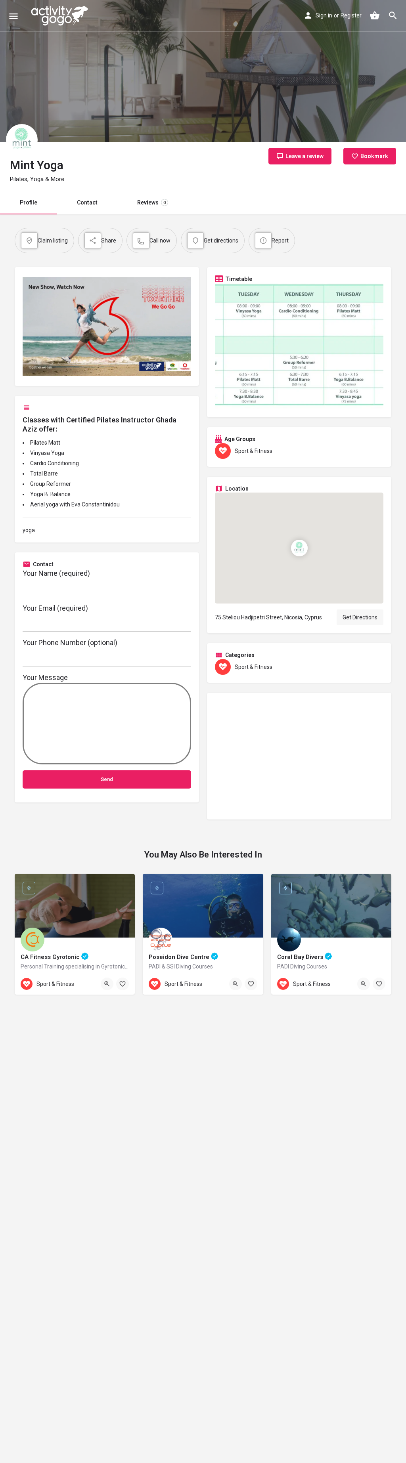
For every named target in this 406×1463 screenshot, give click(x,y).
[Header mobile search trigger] (393, 15)
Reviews (151, 202)
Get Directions (360, 617)
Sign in (324, 15)
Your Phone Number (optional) (70, 642)
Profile (28, 202)
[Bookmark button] (122, 984)
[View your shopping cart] (375, 15)
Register (351, 15)
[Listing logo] (22, 140)
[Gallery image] (299, 346)
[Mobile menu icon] (13, 16)
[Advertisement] (299, 756)
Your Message (45, 677)
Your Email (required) (55, 608)
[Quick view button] (107, 984)
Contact (87, 202)
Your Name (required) (56, 573)
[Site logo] (60, 16)
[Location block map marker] (299, 547)
